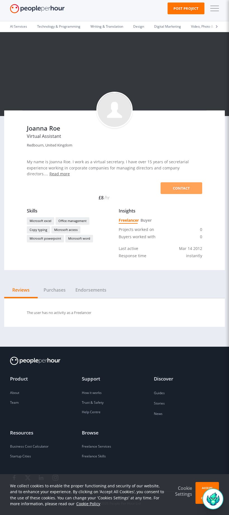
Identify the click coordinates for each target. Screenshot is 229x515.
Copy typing (38, 230)
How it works (92, 392)
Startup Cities (20, 456)
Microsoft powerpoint (45, 238)
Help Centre (91, 412)
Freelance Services (96, 446)
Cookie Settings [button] (183, 491)
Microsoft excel (40, 221)
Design (138, 26)
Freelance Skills (94, 456)
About (14, 392)
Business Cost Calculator (29, 446)
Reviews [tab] (21, 290)
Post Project (186, 8)
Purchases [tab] (55, 290)
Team (14, 402)
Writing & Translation (106, 26)
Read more (59, 173)
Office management (72, 221)
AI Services (18, 26)
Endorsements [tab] (90, 290)
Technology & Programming (58, 26)
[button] (213, 8)
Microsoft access (66, 230)
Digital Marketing (167, 26)
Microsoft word (79, 238)
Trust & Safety (93, 402)
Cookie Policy (88, 503)
